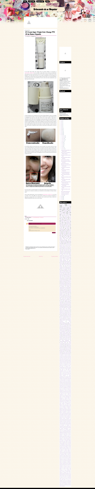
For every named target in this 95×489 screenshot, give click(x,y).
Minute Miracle (65, 409)
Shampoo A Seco (67, 435)
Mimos (68, 322)
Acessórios (61, 356)
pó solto (65, 351)
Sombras (61, 226)
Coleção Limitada (67, 368)
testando (61, 480)
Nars (67, 323)
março (62, 147)
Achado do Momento (63, 304)
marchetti (68, 462)
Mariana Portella (39, 36)
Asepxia (66, 357)
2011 (61, 199)
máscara (61, 464)
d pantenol (64, 456)
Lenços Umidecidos (63, 316)
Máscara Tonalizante (63, 412)
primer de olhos (62, 471)
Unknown (30, 223)
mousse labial (68, 463)
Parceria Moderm (67, 273)
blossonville (64, 448)
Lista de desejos (66, 287)
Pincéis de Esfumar (67, 420)
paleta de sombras (67, 466)
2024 (61, 121)
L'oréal (60, 315)
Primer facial (68, 245)
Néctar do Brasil (67, 237)
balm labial (68, 297)
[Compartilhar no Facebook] (28, 218)
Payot (69, 325)
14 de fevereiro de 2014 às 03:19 (36, 223)
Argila (67, 252)
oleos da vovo (66, 465)
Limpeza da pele (67, 255)
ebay (60, 299)
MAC (68, 212)
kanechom (64, 461)
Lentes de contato (68, 315)
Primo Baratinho (62, 326)
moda (60, 252)
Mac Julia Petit (65, 404)
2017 (61, 130)
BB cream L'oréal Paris (63, 280)
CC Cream (33, 217)
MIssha (61, 404)
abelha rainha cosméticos (65, 221)
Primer (61, 234)
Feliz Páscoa (66, 392)
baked (70, 445)
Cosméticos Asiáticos (65, 253)
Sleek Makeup (66, 261)
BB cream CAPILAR (64, 358)
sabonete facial (67, 300)
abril (62, 146)
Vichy (63, 339)
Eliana (67, 384)
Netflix (70, 413)
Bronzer (70, 217)
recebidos (69, 475)
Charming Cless (63, 282)
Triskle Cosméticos (67, 262)
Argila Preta (66, 305)
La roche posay (67, 244)
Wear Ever (61, 263)
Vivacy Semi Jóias (68, 339)
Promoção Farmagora (68, 427)
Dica (65, 212)
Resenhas (69, 204)
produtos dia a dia (67, 472)
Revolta (69, 333)
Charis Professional (68, 281)
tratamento (69, 481)
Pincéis (61, 243)
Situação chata (62, 436)
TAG (70, 261)
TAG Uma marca (64, 437)
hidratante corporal (64, 299)
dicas (64, 344)
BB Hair (70, 357)
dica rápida (69, 234)
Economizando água (67, 383)
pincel (69, 278)
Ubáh (60, 297)
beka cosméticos (66, 447)
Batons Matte (69, 361)
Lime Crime (69, 316)
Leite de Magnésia (65, 400)
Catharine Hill (67, 366)
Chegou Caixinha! (68, 367)
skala (63, 243)
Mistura (69, 409)
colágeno (65, 453)
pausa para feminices (66, 264)
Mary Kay (68, 271)
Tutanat (69, 251)
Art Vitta (68, 279)
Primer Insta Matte (62, 422)
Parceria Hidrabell (64, 324)
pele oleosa (67, 350)
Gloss (63, 244)
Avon (63, 205)
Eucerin (65, 386)
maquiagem (64, 462)
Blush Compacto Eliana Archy (65, 191)
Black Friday (68, 306)
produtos (61, 472)
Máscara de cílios (68, 220)
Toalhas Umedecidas (67, 439)
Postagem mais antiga (54, 256)
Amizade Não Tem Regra (67, 356)
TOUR (69, 437)
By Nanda (64, 365)
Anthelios (62, 305)
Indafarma (61, 287)
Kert (61, 230)
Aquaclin (65, 279)
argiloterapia (61, 341)
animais (64, 297)
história (61, 461)
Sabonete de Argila (65, 334)
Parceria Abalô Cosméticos (63, 272)
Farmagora (69, 205)
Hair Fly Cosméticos (64, 269)
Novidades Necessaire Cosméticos (66, 414)
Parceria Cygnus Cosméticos (65, 418)
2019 (61, 128)
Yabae (66, 444)
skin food (63, 252)
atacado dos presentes (65, 445)
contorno (65, 343)
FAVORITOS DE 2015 (66, 387)
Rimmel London (62, 295)
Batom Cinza (68, 359)
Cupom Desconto (63, 375)
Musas (69, 411)
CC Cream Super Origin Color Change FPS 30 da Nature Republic (40, 33)
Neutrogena (67, 235)
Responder (53, 232)
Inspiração (62, 235)
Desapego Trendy (62, 382)
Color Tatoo (61, 369)
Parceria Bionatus (67, 417)
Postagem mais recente (26, 256)
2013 (61, 196)
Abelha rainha (66, 210)
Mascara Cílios (62, 245)
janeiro (63, 195)
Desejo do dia (67, 225)
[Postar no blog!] (26, 218)
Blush (66, 209)
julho (62, 142)
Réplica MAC (68, 431)
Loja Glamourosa (63, 317)
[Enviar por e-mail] (25, 218)
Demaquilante (62, 229)
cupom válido (65, 455)
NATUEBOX (66, 413)
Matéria (61, 409)
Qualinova (61, 431)
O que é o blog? (31, 1)
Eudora (66, 229)
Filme (70, 392)
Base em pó (69, 280)
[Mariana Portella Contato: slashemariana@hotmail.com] (65, 59)
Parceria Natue (62, 228)
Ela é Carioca (62, 384)
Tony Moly (64, 251)
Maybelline (62, 220)
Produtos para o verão (63, 330)
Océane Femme (62, 238)
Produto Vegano (62, 274)
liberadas (68, 461)
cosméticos (69, 453)
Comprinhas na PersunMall (65, 192)
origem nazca (63, 350)
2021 (61, 125)
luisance (70, 299)
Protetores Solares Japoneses (64, 332)
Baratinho (63, 306)
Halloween (66, 395)
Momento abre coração (63, 410)
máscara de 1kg (67, 348)
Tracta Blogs (66, 226)
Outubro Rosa (62, 417)
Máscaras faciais (65, 247)
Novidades (65, 230)
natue (62, 300)
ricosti (65, 265)
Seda (62, 335)
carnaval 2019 (65, 452)
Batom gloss (62, 281)
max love (62, 348)
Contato (47, 1)
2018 (61, 129)
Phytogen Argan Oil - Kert (65, 163)
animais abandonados (65, 340)
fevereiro (63, 148)
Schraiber (68, 228)
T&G (60, 437)
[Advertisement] (34, 253)
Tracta (68, 246)
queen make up (65, 475)
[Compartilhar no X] (27, 218)
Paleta (60, 236)
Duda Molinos (68, 283)
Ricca (60, 334)
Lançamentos (61, 204)
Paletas (62, 248)
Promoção (68, 331)
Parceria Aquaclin (62, 256)
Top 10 (62, 262)
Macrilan (64, 270)
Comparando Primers (63, 370)
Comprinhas (61, 208)
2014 (61, 134)
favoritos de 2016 (67, 457)
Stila (65, 436)
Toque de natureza (67, 296)
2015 (61, 133)
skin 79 (68, 479)
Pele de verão (69, 419)
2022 (61, 124)
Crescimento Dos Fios (66, 374)
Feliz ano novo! (68, 313)
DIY (64, 376)
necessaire (64, 464)
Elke (69, 384)
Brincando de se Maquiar (45, 9)
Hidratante (62, 286)
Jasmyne (61, 400)
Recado (64, 431)
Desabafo (68, 379)
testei (64, 480)
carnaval (61, 452)
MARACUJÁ (68, 403)
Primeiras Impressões (67, 421)
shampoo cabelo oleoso (66, 352)
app (60, 445)
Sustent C (68, 436)
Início (25, 1)
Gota (63, 395)
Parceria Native (66, 248)
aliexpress (65, 263)
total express (65, 481)
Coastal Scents (62, 308)
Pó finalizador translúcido (66, 430)
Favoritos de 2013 (66, 391)
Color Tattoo (68, 369)
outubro (63, 138)
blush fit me (69, 448)
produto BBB (68, 471)
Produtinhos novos (68, 326)
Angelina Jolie (62, 357)
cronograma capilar (63, 454)
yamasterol (65, 483)
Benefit (67, 243)
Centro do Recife (67, 307)
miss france (65, 278)
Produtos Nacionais (63, 260)
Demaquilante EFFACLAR (67, 378)
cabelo (70, 208)
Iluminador (67, 286)
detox (67, 456)
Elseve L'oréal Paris (62, 313)
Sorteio (70, 229)
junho (62, 143)
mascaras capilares (62, 463)
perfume (61, 265)
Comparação (62, 283)
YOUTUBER (62, 444)
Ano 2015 (61, 279)
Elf (64, 384)
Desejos (67, 382)
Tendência (61, 438)
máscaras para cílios (68, 349)
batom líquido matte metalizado (65, 298)
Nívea (70, 247)
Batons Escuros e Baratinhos (64, 360)
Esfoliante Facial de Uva (63, 385)
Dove (62, 383)
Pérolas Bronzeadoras (64, 428)
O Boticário (65, 219)
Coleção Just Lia (68, 282)
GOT (65, 394)
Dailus (67, 218)
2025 (61, 120)
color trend (61, 453)
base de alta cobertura (64, 446)
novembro (63, 137)
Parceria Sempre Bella (63, 419)
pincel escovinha (67, 470)
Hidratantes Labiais (67, 314)
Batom (62, 209)
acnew (69, 444)
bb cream (66, 217)
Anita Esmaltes (69, 304)
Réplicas (67, 295)
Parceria (66, 208)
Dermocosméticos (63, 379)
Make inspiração (63, 211)
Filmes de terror (63, 393)
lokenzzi (61, 462)
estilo (63, 457)
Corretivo (62, 218)
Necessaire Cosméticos (39, 217)
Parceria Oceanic (65, 290)
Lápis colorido (65, 402)
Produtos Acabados (62, 246)
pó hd (65, 474)
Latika (63, 315)
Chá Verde (62, 368)
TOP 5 (70, 219)
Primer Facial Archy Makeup (65, 159)
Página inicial (41, 256)
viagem (69, 482)
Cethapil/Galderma (62, 367)
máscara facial (62, 349)
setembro (63, 139)
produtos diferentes (62, 473)
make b (61, 264)
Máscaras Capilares (62, 323)
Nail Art (63, 289)
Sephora (61, 251)
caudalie (69, 452)
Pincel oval (62, 420)
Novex (66, 289)
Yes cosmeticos (66, 227)
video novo (61, 483)
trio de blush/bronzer (64, 482)
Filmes (62, 314)
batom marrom (63, 342)
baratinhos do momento (67, 341)
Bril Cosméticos (62, 307)
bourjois (69, 263)
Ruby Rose (65, 236)
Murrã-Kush (64, 411)
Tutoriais (64, 234)
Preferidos (61, 421)
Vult (70, 210)
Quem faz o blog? (40, 1)
